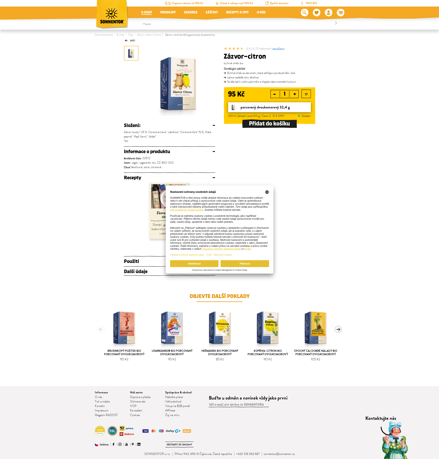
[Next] (338, 329)
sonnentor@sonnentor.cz (279, 454)
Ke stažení (136, 410)
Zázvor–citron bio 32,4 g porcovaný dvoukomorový (190, 35)
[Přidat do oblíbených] (306, 94)
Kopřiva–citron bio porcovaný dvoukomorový (268, 352)
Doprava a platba (140, 397)
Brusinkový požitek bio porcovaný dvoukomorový (124, 352)
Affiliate (170, 410)
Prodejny (168, 12)
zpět (132, 40)
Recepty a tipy (237, 12)
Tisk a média (102, 402)
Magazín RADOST (106, 415)
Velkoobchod (173, 402)
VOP (133, 406)
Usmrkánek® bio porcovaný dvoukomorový (172, 352)
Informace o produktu (169, 151)
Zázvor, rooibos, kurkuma (149, 35)
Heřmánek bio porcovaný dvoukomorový (219, 352)
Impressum (101, 410)
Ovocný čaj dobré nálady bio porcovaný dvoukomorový (315, 352)
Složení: (169, 125)
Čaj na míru (172, 415)
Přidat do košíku (269, 124)
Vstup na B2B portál (177, 406)
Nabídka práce (174, 397)
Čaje (130, 35)
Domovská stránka (104, 35)
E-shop (146, 12)
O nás (261, 12)
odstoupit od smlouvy (179, 444)
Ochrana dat (137, 402)
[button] (102, 444)
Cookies (135, 415)
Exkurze (190, 12)
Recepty (169, 177)
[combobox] (240, 23)
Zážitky (212, 12)
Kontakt (100, 406)
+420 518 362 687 (248, 454)
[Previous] (101, 329)
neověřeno (278, 49)
